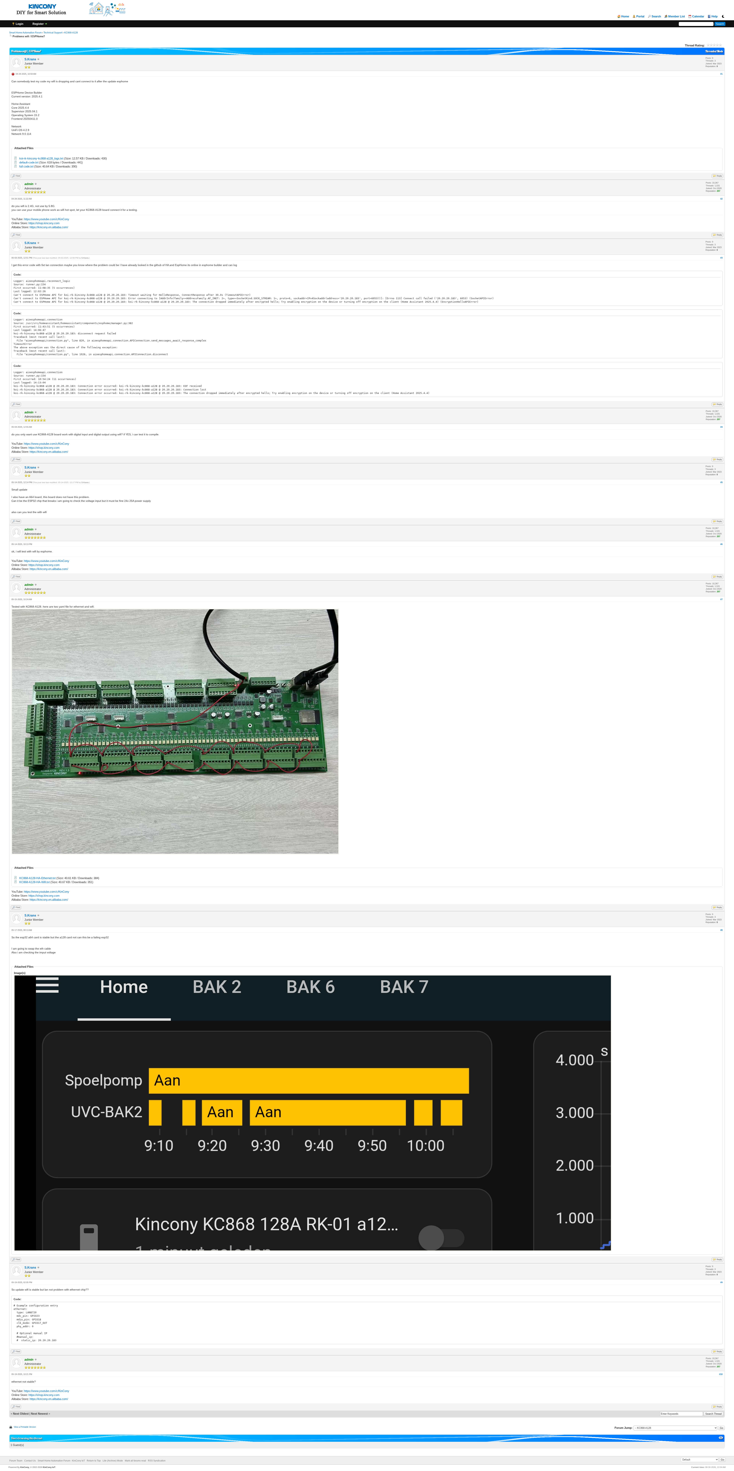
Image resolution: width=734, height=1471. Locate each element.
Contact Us (30, 1460)
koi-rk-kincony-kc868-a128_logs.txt (41, 158)
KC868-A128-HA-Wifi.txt (34, 882)
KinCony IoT (49, 1467)
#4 (721, 427)
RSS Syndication (157, 1460)
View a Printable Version (25, 1427)
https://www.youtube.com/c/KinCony (46, 219)
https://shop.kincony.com (44, 223)
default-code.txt (28, 162)
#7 (721, 599)
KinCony (24, 1467)
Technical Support (53, 32)
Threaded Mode (714, 51)
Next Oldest (21, 1413)
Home (625, 16)
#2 (721, 199)
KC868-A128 (71, 32)
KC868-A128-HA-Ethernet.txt (37, 878)
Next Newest (39, 1413)
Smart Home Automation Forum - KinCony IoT (61, 1460)
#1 (721, 74)
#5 (721, 482)
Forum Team (15, 1460)
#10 (721, 1374)
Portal (640, 16)
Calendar (698, 16)
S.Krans (30, 59)
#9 (721, 1282)
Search (656, 16)
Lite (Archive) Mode (113, 1460)
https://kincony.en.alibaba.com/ (49, 227)
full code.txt (26, 166)
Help (714, 16)
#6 (721, 544)
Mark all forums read (135, 1460)
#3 (721, 258)
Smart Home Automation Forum (25, 32)
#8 (721, 930)
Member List (676, 16)
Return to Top (94, 1460)
